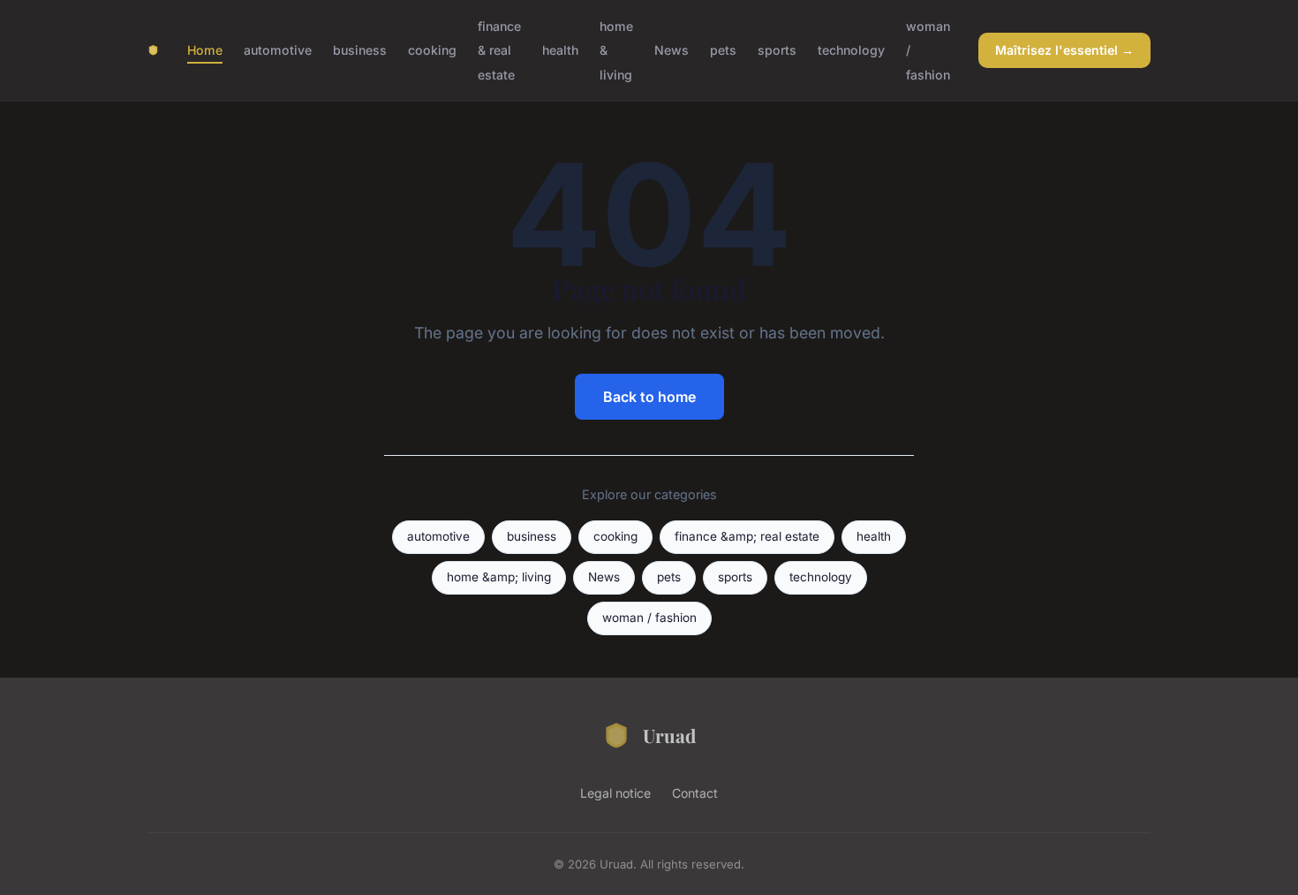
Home (205, 49)
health (560, 49)
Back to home (649, 397)
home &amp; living (499, 577)
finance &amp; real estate (747, 536)
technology (851, 49)
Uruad (669, 735)
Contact (695, 792)
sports (777, 49)
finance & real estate (499, 50)
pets (723, 49)
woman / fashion (649, 618)
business (360, 49)
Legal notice (615, 792)
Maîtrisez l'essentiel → (1064, 49)
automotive (278, 49)
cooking (432, 49)
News (671, 49)
